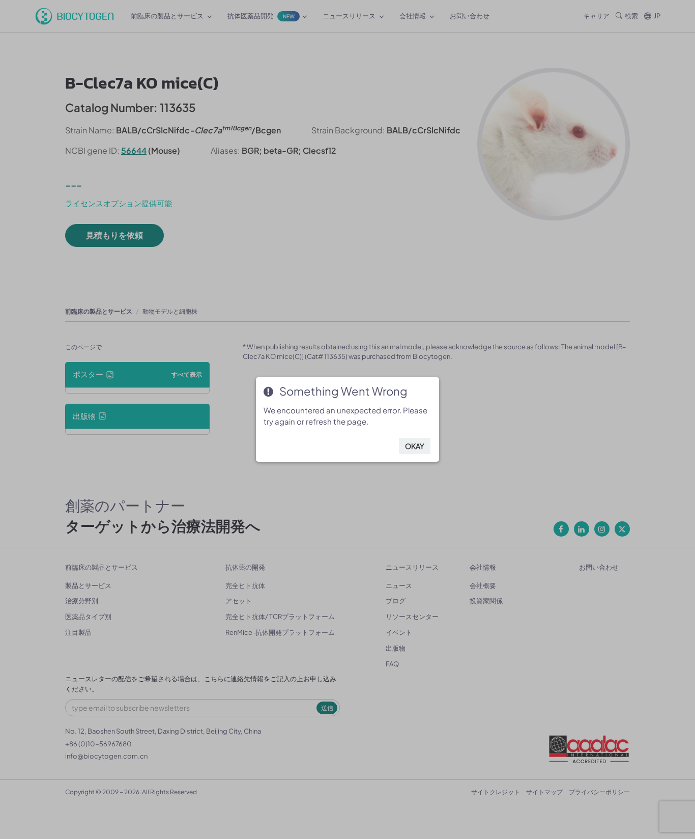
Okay (414, 446)
